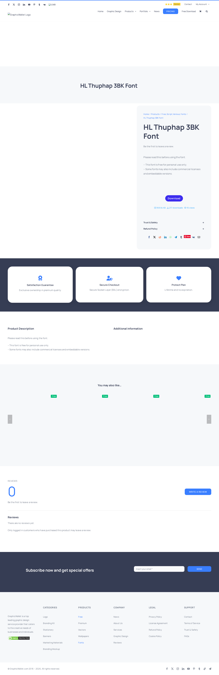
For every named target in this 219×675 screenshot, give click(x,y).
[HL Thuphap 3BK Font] (60, 181)
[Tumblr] (181, 237)
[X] (154, 237)
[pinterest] (194, 669)
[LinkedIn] (165, 237)
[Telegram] (175, 237)
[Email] (199, 237)
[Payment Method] (109, 667)
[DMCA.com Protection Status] (21, 638)
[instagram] (178, 669)
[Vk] (193, 237)
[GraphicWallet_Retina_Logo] (19, 606)
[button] (207, 11)
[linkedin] (183, 669)
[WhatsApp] (170, 237)
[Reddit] (160, 237)
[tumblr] (199, 669)
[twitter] (172, 669)
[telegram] (210, 669)
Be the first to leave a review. (158, 146)
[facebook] (167, 669)
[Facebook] (149, 237)
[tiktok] (205, 669)
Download (174, 198)
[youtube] (188, 669)
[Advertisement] (109, 44)
